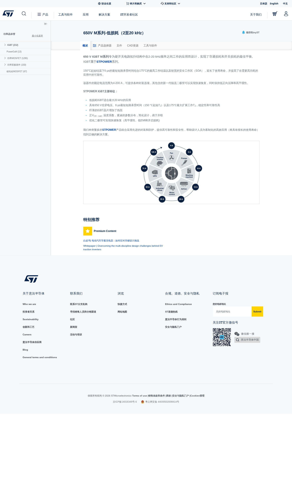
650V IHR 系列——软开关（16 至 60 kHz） (30, 119)
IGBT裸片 (16, 68)
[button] (23, 13)
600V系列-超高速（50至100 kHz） (29, 90)
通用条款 (27, 357)
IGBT (12, 45)
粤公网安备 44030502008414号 (162, 401)
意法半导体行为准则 (175, 319)
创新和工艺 (28, 327)
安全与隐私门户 (173, 327)
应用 (86, 14)
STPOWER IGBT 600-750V (25, 74)
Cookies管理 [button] (195, 395)
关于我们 (256, 14)
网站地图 (122, 311)
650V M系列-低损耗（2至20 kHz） (29, 139)
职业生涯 (27, 334)
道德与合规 (171, 304)
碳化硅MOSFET (17, 167)
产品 (45, 14)
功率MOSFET (17, 154)
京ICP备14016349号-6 (125, 401)
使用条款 (138, 395)
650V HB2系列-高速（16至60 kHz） (29, 100)
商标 (166, 395)
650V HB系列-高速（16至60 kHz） (29, 110)
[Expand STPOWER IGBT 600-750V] (7, 74)
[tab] (85, 45)
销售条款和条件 (153, 395)
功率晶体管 (9, 34)
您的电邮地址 (219, 304)
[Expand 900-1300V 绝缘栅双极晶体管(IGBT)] (7, 61)
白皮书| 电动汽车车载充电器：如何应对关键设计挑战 (111, 240)
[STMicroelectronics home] (9, 13)
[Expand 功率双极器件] (5, 160)
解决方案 (104, 14)
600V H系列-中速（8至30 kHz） (30, 81)
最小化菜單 (37, 35)
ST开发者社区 (129, 14)
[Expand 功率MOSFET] (5, 154)
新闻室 (73, 327)
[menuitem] (25, 93)
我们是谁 (27, 304)
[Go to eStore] (275, 13)
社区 (72, 319)
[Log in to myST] (286, 14)
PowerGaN (14, 147)
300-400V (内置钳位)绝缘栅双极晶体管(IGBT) (27, 53)
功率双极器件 (16, 161)
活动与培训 (76, 334)
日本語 (263, 3)
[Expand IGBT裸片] (7, 68)
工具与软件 (65, 14)
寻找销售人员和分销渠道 (83, 311)
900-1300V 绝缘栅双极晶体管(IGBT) (29, 61)
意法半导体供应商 (32, 342)
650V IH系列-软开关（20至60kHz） (29, 129)
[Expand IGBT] (5, 44)
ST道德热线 (171, 311)
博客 (25, 349)
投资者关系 (28, 311)
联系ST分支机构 (78, 304)
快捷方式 (122, 304)
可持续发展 (28, 319)
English (274, 3)
